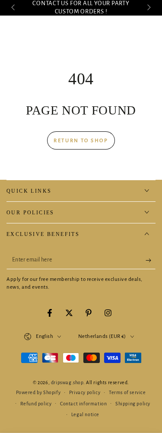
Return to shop (81, 140)
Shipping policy (132, 403)
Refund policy (36, 403)
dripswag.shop (67, 382)
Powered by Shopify (38, 392)
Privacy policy (84, 392)
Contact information (83, 403)
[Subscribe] (151, 260)
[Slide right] (148, 8)
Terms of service (127, 392)
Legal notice (85, 414)
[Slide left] (13, 8)
